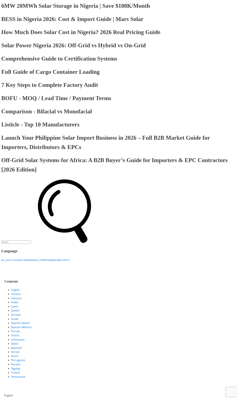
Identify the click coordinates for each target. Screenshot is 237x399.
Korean (15, 352)
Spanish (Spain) (20, 323)
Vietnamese (18, 376)
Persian (15, 331)
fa (44, 260)
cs (23, 260)
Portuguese (18, 360)
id (48, 260)
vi (68, 260)
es (34, 260)
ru (62, 260)
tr (66, 260)
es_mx (39, 260)
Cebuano (16, 298)
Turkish (15, 372)
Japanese (16, 348)
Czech (14, 306)
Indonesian (18, 339)
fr (46, 260)
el (32, 260)
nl (57, 260)
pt (60, 260)
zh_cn (11, 260)
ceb (17, 260)
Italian (14, 343)
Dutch (14, 356)
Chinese (16, 294)
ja (52, 260)
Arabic (15, 302)
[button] (118, 396)
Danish (15, 310)
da (26, 260)
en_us (4, 260)
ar (21, 260)
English (15, 290)
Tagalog (15, 368)
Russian (15, 364)
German (16, 314)
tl (64, 260)
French (15, 335)
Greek (14, 319)
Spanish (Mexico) (21, 327)
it (50, 260)
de (29, 260)
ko (54, 260)
